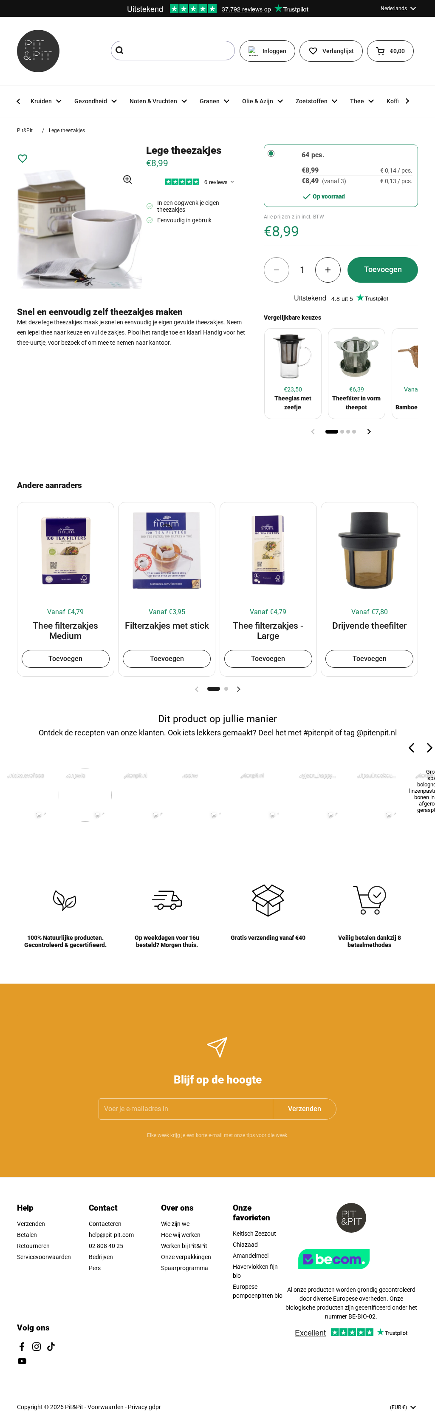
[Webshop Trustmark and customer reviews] (351, 1272)
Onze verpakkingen (186, 1257)
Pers (95, 1268)
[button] (390, 51)
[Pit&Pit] (38, 51)
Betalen (27, 1234)
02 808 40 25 (106, 1245)
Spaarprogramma (184, 1268)
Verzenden (31, 1223)
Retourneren (33, 1245)
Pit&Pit (25, 130)
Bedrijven (101, 1257)
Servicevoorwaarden (44, 1257)
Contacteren (105, 1223)
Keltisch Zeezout (254, 1233)
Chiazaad (245, 1244)
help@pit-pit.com (111, 1234)
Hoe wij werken (181, 1234)
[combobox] (173, 50)
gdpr (155, 1407)
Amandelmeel (250, 1255)
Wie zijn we (175, 1223)
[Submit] (120, 50)
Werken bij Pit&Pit (184, 1245)
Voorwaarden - (108, 1407)
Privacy (138, 1407)
